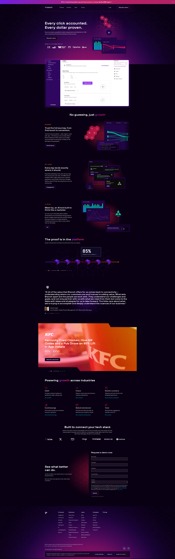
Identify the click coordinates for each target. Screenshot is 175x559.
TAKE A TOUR (87, 83)
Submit (95, 493)
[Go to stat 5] (54, 270)
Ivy (47, 227)
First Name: (94, 462)
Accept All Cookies (121, 554)
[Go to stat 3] (50, 270)
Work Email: (94, 456)
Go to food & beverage (51, 414)
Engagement (50, 187)
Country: (93, 479)
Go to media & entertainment (83, 414)
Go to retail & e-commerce (112, 397)
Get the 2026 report (105, 2)
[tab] (45, 313)
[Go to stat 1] (46, 270)
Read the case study (52, 359)
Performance (50, 145)
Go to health (48, 397)
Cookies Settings (99, 554)
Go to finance (79, 397)
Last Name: (94, 468)
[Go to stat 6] (60, 270)
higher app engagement (119, 254)
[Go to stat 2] (48, 270)
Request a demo (123, 7)
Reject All (109, 554)
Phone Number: (95, 474)
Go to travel (108, 414)
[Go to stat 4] (52, 270)
